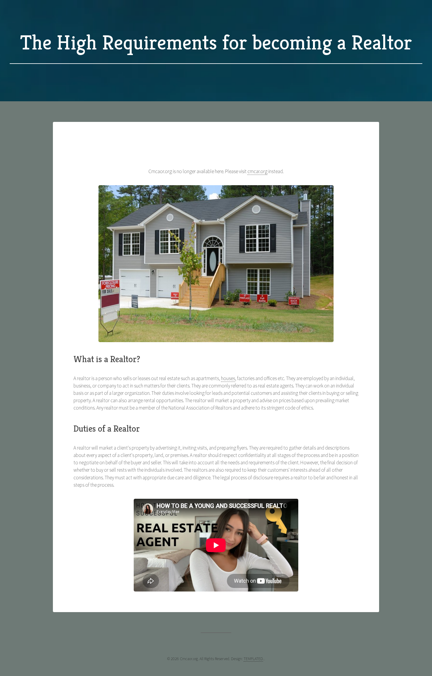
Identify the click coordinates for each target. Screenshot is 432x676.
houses (228, 378)
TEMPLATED (253, 658)
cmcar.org (257, 171)
